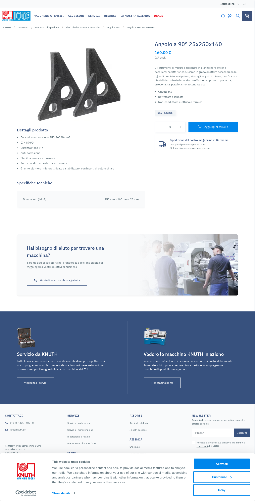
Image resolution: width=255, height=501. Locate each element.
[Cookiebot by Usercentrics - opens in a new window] (25, 493)
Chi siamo (134, 446)
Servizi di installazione (79, 423)
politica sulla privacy (219, 442)
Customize (219, 476)
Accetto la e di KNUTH (221, 444)
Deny (221, 490)
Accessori (23, 27)
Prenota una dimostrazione (81, 443)
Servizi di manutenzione (80, 429)
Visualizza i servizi (35, 383)
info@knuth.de (18, 429)
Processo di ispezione (47, 27)
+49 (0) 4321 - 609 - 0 (22, 422)
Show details (61, 493)
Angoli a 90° (113, 27)
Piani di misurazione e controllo (83, 27)
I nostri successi (138, 429)
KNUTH (7, 27)
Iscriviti (242, 432)
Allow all (222, 464)
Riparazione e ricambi (78, 436)
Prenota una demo (162, 383)
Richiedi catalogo (138, 423)
